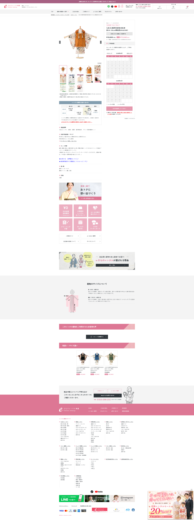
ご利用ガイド (114, 408)
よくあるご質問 (92, 411)
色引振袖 (63, 478)
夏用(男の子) (109, 427)
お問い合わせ (114, 411)
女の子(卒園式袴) (79, 451)
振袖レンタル (79, 422)
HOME (90, 408)
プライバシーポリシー (63, 506)
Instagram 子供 (122, 6)
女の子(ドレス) (94, 451)
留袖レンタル (64, 459)
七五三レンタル (64, 422)
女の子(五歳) (63, 433)
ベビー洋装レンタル (111, 446)
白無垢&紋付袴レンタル (127, 459)
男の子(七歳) (63, 429)
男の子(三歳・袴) (64, 424)
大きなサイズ (124, 425)
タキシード (78, 463)
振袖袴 (92, 440)
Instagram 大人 (119, 6)
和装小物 (78, 483)
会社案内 (124, 408)
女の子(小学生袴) (79, 453)
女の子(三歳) (63, 431)
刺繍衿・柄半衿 (79, 481)
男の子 (107, 424)
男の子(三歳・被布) (65, 425)
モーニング (78, 461)
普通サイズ (78, 425)
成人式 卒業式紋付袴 (126, 448)
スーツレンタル (95, 459)
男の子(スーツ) (94, 450)
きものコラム (103, 411)
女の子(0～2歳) (64, 450)
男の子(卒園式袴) (79, 448)
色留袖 (62, 470)
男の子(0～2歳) (64, 448)
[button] (191, 489)
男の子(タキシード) (95, 448)
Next (101, 42)
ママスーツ (93, 461)
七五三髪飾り (79, 478)
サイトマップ (74, 506)
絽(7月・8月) (124, 431)
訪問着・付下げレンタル (127, 422)
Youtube (115, 6)
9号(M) (92, 465)
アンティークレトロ (80, 424)
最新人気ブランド (65, 438)
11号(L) (92, 466)
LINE (108, 6)
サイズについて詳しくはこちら (68, 141)
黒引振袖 (63, 479)
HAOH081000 (132, 118)
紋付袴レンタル (125, 446)
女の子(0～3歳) (109, 450)
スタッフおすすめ (65, 436)
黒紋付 (122, 450)
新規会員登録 (125, 411)
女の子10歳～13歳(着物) (81, 455)
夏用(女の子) (109, 429)
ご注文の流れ (103, 408)
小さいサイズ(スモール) (81, 427)
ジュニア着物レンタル (81, 446)
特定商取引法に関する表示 (85, 506)
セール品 (78, 487)
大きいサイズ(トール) (80, 429)
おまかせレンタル (65, 468)
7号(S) (92, 463)
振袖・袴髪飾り (79, 479)
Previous (60, 42)
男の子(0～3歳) (109, 448)
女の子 (107, 425)
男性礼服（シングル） (81, 465)
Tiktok (112, 6)
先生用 (92, 433)
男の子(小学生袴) (79, 450)
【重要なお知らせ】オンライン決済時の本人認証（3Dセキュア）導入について (97, 1)
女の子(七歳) (63, 434)
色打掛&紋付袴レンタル (112, 459)
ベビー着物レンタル (65, 446)
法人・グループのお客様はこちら (129, 6)
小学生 (92, 434)
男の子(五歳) (63, 427)
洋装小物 (78, 485)
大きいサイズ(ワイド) (80, 433)
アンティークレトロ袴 (96, 431)
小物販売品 (78, 476)
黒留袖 (62, 463)
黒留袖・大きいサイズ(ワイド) (66, 465)
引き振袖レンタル (65, 476)
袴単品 (92, 442)
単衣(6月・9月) (124, 427)
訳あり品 (63, 440)
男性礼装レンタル (80, 459)
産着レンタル (109, 422)
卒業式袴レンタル (95, 422)
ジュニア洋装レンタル (96, 446)
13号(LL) (93, 468)
